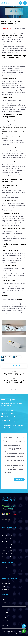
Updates (18, 357)
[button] (14, 366)
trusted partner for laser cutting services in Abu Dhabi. (14, 301)
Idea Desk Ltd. (5, 633)
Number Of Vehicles (19, 437)
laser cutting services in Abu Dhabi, (12, 35)
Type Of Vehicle (7, 437)
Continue (19, 479)
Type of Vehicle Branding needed (12, 445)
